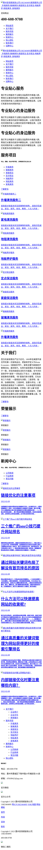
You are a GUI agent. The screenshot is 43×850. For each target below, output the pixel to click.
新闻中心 (9, 37)
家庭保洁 (9, 173)
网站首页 (9, 26)
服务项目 (9, 31)
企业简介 (14, 712)
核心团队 (9, 40)
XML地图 (32, 804)
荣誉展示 (14, 718)
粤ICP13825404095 (19, 804)
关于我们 (9, 29)
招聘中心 (9, 46)
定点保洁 (9, 176)
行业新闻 (9, 476)
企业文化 (14, 715)
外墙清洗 (9, 167)
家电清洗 (9, 184)
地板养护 (9, 179)
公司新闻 (9, 473)
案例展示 (9, 34)
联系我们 (9, 43)
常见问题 (9, 479)
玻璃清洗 (9, 170)
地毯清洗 (9, 181)
